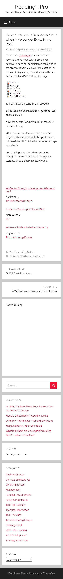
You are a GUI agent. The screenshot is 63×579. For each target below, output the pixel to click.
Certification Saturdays (18, 479)
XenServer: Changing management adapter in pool (30, 190)
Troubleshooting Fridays (19, 201)
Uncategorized (14, 525)
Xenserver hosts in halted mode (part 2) (27, 227)
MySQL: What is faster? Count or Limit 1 (27, 415)
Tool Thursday (14, 515)
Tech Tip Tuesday (15, 504)
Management (13, 489)
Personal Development (18, 494)
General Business (15, 484)
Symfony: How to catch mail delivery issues (29, 420)
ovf (7, 219)
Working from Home (17, 540)
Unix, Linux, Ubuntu (16, 530)
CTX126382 (25, 55)
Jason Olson (46, 49)
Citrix (12, 256)
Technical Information (17, 510)
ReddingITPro (31, 6)
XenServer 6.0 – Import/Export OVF (25, 209)
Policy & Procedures (17, 499)
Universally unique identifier (30, 256)
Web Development (16, 535)
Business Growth (15, 474)
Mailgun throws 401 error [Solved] (24, 425)
